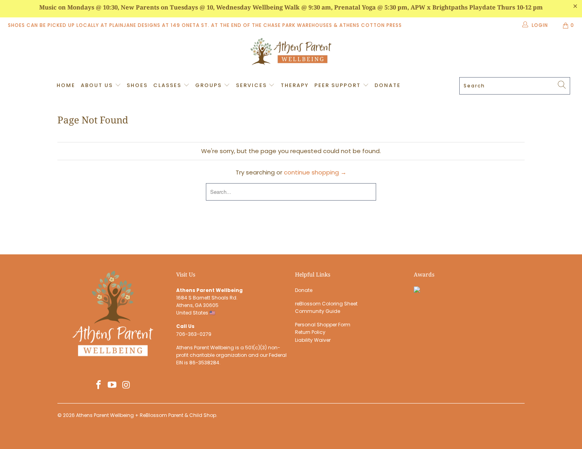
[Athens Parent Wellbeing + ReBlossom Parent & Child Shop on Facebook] (99, 385)
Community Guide (317, 311)
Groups (209, 85)
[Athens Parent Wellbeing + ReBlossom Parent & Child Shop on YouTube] (112, 385)
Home (66, 85)
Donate (388, 85)
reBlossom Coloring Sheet (326, 303)
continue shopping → (315, 172)
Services (252, 85)
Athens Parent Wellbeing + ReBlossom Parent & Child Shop (146, 415)
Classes (168, 85)
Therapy (295, 85)
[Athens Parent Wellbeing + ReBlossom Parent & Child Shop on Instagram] (126, 385)
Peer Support (338, 85)
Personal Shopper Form (322, 324)
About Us (98, 85)
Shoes (137, 85)
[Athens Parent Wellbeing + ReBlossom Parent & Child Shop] (291, 52)
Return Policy (310, 332)
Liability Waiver (313, 340)
